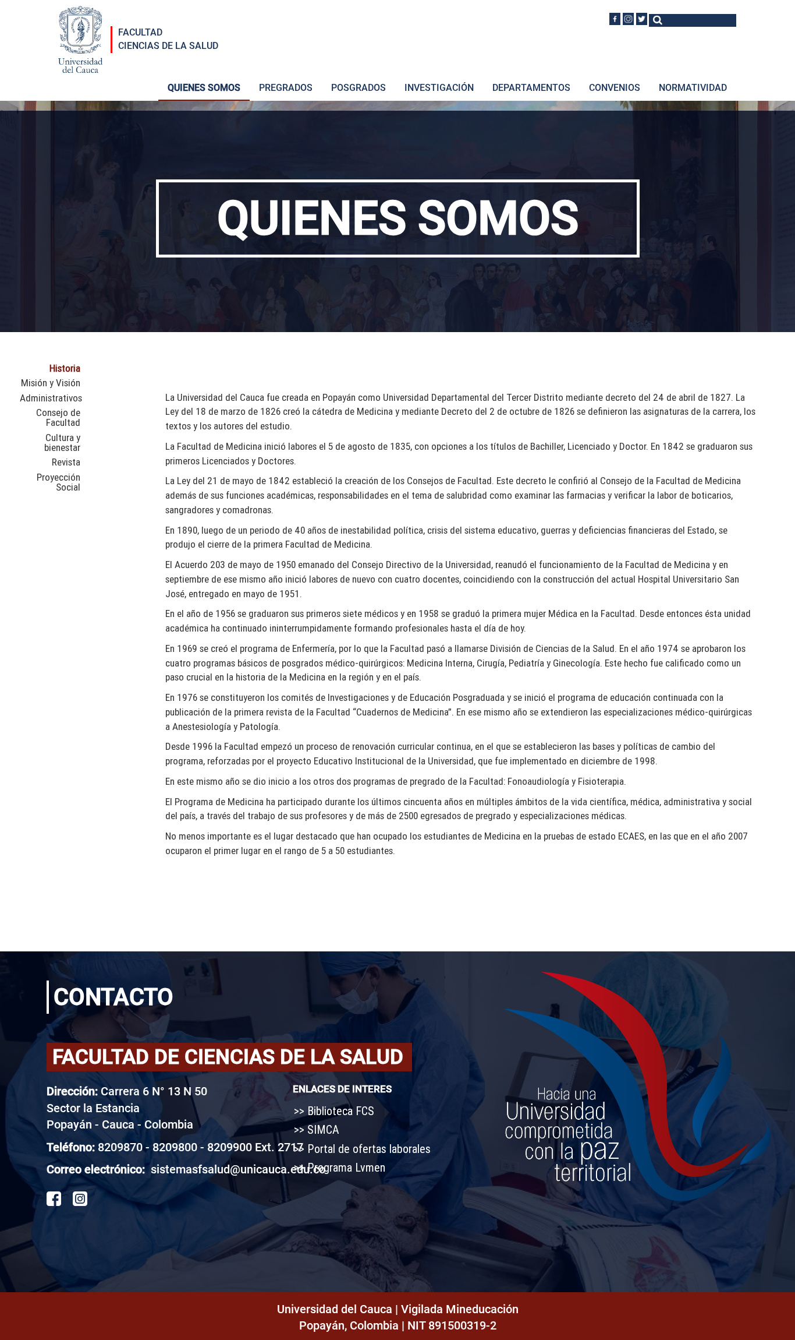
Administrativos (50, 398)
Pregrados (286, 87)
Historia (64, 368)
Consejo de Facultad (58, 418)
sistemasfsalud (190, 1169)
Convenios (614, 87)
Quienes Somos (204, 87)
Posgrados (358, 87)
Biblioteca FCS (340, 1110)
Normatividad (693, 87)
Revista (66, 462)
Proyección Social (58, 482)
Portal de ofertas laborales (369, 1148)
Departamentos (531, 87)
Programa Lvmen (346, 1167)
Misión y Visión (50, 383)
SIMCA (323, 1129)
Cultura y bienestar (62, 443)
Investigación (439, 87)
